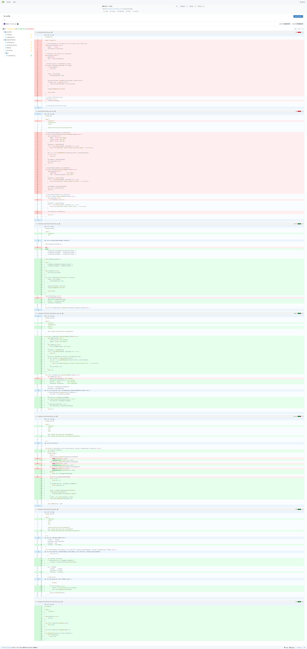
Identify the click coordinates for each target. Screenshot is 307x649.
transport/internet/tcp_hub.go (47, 509)
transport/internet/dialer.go (46, 416)
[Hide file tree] (3, 29)
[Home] (3, 2)
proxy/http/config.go (44, 32)
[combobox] (295, 29)
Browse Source (298, 16)
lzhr (106, 6)
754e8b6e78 (299, 23)
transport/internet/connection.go (48, 223)
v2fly (110, 6)
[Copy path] (52, 32)
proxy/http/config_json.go (46, 111)
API (304, 647)
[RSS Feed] (177, 6)
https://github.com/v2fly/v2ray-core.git (115, 8)
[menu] (302, 29)
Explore (9, 2)
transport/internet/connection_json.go (49, 313)
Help (14, 2)
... (4, 19)
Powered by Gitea (6, 647)
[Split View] (299, 29)
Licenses (299, 647)
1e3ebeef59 (287, 23)
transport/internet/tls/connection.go (49, 601)
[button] (182, 6)
